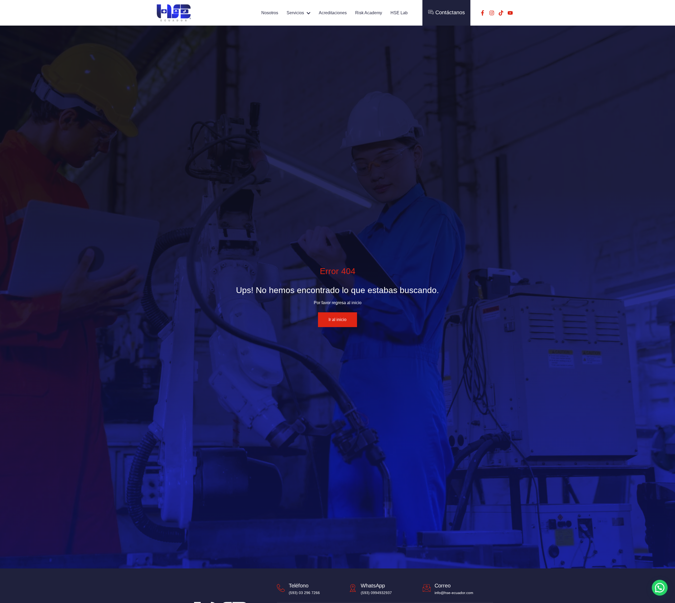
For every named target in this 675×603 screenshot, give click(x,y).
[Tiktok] (501, 13)
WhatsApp (373, 585)
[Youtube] (510, 13)
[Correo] (427, 588)
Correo (443, 585)
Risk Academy (368, 13)
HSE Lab (399, 13)
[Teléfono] (281, 588)
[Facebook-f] (482, 13)
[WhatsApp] (353, 588)
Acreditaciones (333, 13)
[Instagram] (491, 13)
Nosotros (269, 13)
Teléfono (298, 585)
